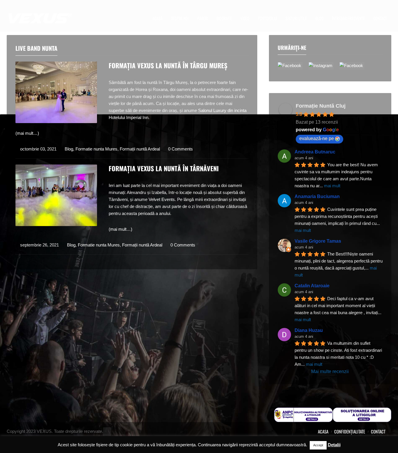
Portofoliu (267, 18)
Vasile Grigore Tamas (318, 241)
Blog (319, 18)
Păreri (202, 18)
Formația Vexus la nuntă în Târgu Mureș (168, 65)
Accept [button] (318, 445)
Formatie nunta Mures (96, 148)
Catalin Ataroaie (312, 285)
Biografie (224, 18)
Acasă (157, 18)
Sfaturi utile (296, 18)
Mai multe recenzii (330, 371)
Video (244, 18)
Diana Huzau (309, 330)
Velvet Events (162, 199)
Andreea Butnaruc (315, 151)
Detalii (334, 444)
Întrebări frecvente (348, 18)
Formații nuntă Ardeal (140, 148)
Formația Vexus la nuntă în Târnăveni (164, 168)
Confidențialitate (349, 431)
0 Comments (180, 148)
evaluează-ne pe (316, 138)
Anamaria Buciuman (317, 196)
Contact (380, 18)
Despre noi (180, 18)
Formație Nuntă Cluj (321, 106)
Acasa (323, 431)
